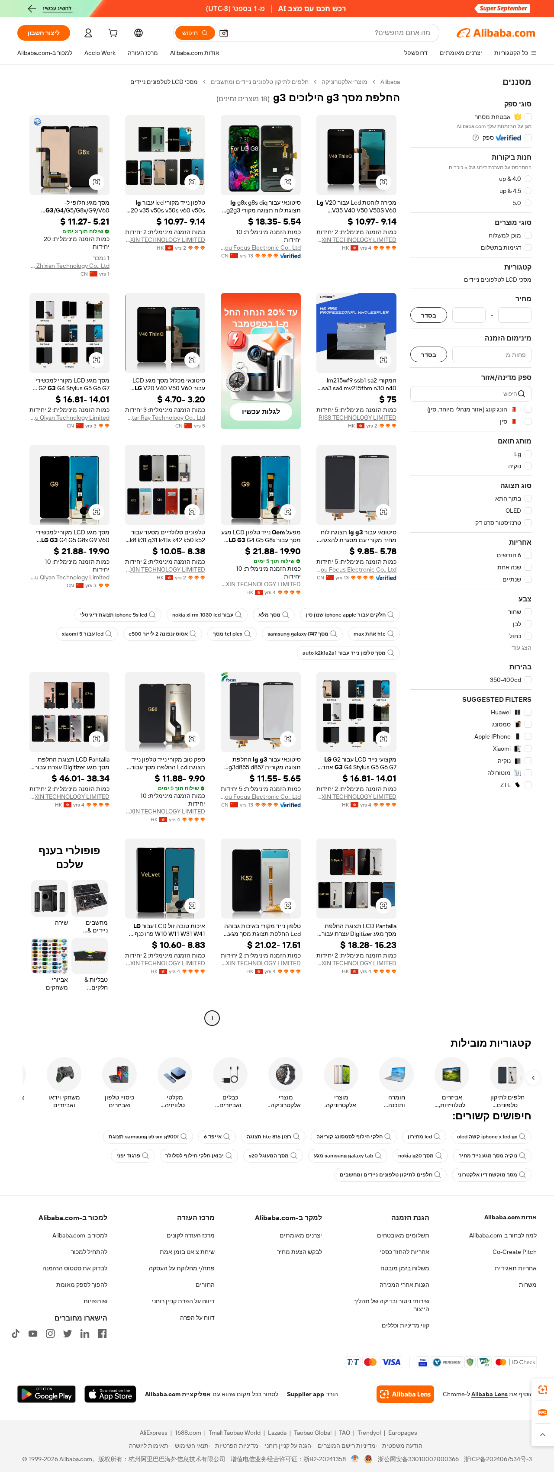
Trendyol (369, 1432)
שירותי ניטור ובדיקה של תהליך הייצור (391, 1305)
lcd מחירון (420, 1137)
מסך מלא (269, 615)
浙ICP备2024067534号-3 (498, 1459)
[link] (542, 1390)
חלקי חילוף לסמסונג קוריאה (349, 1137)
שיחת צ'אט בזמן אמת (187, 1251)
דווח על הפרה (197, 1317)
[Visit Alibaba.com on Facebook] (102, 1333)
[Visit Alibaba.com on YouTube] (33, 1333)
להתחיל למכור (89, 1251)
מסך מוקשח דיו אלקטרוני (487, 1175)
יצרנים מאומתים (301, 1235)
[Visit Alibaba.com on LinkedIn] (85, 1333)
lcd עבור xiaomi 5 (82, 634)
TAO (344, 1432)
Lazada (277, 1432)
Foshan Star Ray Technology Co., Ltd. (165, 417)
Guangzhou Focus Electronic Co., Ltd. (261, 247)
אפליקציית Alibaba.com (178, 1394)
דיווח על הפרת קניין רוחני (183, 1301)
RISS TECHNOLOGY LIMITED (357, 417)
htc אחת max (370, 634)
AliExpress (153, 1432)
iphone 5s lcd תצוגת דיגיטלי (113, 615)
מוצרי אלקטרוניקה (344, 81)
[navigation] (470, 551)
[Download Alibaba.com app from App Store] (110, 1394)
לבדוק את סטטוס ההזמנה (74, 1268)
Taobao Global (313, 1432)
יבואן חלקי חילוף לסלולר (194, 1156)
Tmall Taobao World (235, 1432)
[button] (224, 33)
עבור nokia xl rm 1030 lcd (202, 615)
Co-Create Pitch (515, 1251)
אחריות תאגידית (516, 1268)
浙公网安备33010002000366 (418, 1459)
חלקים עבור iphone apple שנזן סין (346, 615)
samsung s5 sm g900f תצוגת (144, 1137)
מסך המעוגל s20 (269, 1156)
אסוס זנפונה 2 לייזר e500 (158, 634)
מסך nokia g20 (416, 1156)
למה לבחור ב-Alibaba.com (503, 1235)
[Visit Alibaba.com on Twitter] (67, 1333)
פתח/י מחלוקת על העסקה (182, 1268)
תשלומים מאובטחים (403, 1235)
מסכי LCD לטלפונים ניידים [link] (164, 81)
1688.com (188, 1432)
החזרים (205, 1284)
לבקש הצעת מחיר (299, 1251)
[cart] (112, 34)
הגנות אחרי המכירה (404, 1284)
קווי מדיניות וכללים (405, 1325)
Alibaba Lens (489, 1394)
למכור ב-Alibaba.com (79, 1235)
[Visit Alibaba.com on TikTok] (15, 1333)
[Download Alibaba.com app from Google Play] (46, 1394)
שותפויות (95, 1301)
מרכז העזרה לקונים (191, 1235)
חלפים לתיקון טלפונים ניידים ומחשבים (260, 81)
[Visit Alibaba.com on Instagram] (50, 1333)
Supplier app (305, 1394)
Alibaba (390, 81)
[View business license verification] (355, 1459)
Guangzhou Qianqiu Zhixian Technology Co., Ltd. (69, 265)
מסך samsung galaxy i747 (298, 634)
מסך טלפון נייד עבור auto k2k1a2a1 (344, 653)
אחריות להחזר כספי (404, 1251)
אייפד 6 (213, 1137)
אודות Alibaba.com (510, 1217)
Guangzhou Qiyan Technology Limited (69, 417)
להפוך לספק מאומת (81, 1284)
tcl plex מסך (227, 634)
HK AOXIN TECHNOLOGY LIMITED (356, 239)
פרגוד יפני (128, 1156)
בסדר (428, 315)
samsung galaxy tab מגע (343, 1156)
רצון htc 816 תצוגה (269, 1137)
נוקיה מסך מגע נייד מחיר (488, 1156)
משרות (528, 1284)
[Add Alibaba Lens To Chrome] (405, 1394)
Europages (402, 1432)
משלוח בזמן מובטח (404, 1268)
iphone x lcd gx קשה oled (487, 1137)
